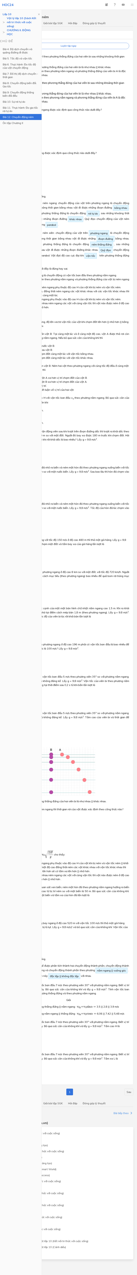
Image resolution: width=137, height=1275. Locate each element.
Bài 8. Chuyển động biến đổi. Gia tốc (20, 84)
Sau (129, 1092)
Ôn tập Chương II (13, 123)
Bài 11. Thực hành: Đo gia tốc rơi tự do (20, 109)
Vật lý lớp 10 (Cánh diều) (24, 1187)
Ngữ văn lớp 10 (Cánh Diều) (25, 1157)
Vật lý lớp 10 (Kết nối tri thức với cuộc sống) (35, 1181)
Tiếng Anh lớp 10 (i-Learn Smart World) (32, 1169)
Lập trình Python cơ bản (23, 1253)
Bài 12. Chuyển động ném (18, 117)
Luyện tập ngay (68, 46)
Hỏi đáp (72, 23)
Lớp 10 (7, 14)
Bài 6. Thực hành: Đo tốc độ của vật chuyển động (19, 66)
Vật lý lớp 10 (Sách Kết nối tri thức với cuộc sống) (21, 22)
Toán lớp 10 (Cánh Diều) (23, 1139)
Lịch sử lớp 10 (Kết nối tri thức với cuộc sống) (35, 1217)
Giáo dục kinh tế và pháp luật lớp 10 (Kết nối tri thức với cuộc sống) (48, 1241)
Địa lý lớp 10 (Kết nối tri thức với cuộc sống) (35, 1229)
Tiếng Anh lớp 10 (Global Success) (29, 1175)
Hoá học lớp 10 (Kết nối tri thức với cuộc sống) (36, 1193)
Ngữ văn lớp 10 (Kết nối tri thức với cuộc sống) (36, 1151)
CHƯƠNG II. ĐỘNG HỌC (19, 32)
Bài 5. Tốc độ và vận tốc (17, 58)
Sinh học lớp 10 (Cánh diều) (25, 1211)
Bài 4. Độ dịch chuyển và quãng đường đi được (17, 50)
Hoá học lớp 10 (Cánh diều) (25, 1199)
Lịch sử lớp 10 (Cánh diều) (24, 1223)
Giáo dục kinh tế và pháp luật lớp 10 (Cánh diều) (37, 1247)
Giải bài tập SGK (53, 23)
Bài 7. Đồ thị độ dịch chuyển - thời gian (20, 75)
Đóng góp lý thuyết (94, 23)
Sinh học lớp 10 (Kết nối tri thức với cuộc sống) (36, 1205)
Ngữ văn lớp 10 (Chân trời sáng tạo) (30, 1163)
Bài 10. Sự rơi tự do (14, 101)
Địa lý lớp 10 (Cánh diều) (23, 1235)
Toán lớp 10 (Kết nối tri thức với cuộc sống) (34, 1133)
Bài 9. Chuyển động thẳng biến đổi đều (18, 94)
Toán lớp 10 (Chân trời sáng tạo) (28, 1145)
